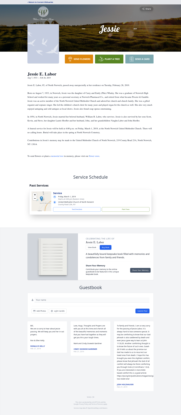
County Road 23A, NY (66, 204)
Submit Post (142, 311)
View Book (92, 247)
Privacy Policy (83, 404)
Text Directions (77, 209)
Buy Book (105, 247)
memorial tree (57, 155)
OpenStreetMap (93, 408)
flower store (94, 155)
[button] (41, 198)
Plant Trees (126, 209)
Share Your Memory (140, 270)
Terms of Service (97, 404)
